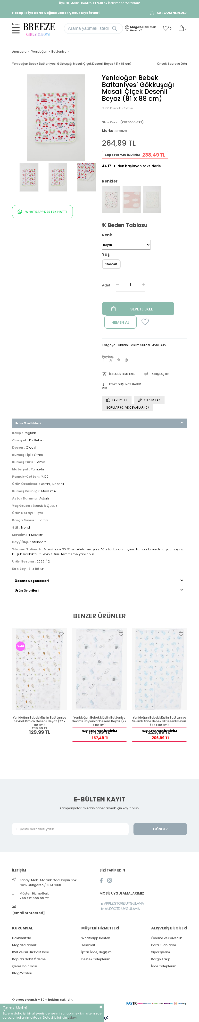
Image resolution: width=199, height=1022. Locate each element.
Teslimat (88, 945)
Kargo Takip (160, 959)
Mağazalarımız (24, 945)
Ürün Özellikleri (28, 423)
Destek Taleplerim (95, 959)
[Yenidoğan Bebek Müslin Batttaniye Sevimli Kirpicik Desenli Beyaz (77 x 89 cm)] (39, 669)
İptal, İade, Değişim (96, 952)
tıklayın (73, 1017)
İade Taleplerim (163, 966)
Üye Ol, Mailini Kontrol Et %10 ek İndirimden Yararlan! (99, 3)
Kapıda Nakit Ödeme (29, 959)
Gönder (160, 829)
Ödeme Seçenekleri (32, 580)
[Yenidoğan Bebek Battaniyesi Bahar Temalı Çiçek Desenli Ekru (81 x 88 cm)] (152, 199)
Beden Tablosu (127, 225)
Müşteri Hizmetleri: (34, 896)
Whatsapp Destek (95, 938)
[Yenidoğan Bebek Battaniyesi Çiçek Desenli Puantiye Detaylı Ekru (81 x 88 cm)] (111, 199)
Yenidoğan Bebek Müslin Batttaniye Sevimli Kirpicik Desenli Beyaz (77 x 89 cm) (39, 721)
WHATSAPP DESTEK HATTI (46, 211)
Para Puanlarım (163, 945)
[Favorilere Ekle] (144, 323)
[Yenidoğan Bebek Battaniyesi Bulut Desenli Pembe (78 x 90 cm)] (132, 199)
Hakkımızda (21, 938)
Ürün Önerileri (27, 590)
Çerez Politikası (24, 966)
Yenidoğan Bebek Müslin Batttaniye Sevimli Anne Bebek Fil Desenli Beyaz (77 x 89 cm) (159, 721)
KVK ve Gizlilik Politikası (30, 952)
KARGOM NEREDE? (172, 13)
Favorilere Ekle (61, 634)
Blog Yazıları (22, 973)
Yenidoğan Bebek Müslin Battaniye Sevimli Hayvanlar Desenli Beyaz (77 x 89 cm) (99, 721)
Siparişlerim (160, 952)
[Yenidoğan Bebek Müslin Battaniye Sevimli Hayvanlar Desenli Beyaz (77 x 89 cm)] (99, 669)
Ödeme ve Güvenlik (166, 938)
